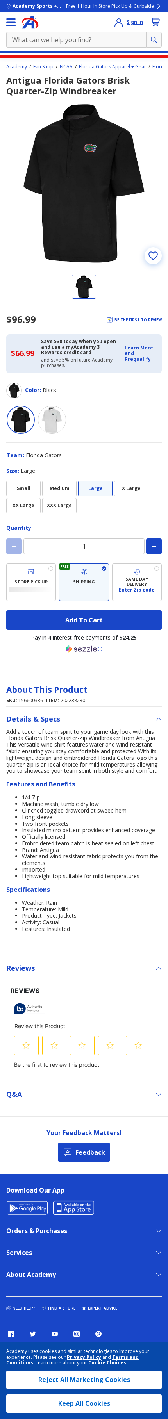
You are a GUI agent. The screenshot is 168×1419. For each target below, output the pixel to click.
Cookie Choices (107, 1363)
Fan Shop (43, 67)
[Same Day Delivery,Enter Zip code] (137, 582)
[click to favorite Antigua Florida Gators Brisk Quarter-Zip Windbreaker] (153, 255)
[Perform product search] (154, 40)
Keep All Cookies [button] (84, 1403)
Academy (16, 67)
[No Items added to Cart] (155, 22)
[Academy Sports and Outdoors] (30, 22)
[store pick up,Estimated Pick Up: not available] (31, 582)
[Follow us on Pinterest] (98, 1334)
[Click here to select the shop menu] (11, 22)
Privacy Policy (84, 1357)
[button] (141, 353)
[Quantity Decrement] (14, 546)
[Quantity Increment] (154, 546)
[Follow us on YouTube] (54, 1334)
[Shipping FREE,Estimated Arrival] (83, 582)
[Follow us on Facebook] (11, 1334)
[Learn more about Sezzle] (84, 649)
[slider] (84, 183)
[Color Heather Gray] (52, 420)
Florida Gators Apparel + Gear (112, 67)
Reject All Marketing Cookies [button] (84, 1379)
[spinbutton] (84, 546)
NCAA (66, 67)
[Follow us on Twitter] (33, 1334)
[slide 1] (84, 287)
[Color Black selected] (21, 420)
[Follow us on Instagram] (76, 1334)
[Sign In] (119, 22)
